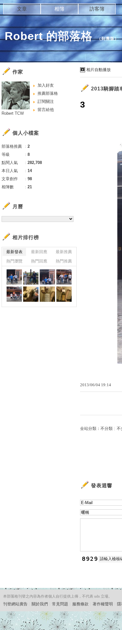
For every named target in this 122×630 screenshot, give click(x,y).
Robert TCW (13, 113)
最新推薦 (64, 251)
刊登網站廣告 (15, 604)
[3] (47, 277)
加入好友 (46, 85)
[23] (64, 294)
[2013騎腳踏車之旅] (14, 277)
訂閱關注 (46, 101)
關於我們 (40, 604)
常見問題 (60, 604)
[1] (14, 294)
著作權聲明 (103, 604)
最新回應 (39, 251)
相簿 (59, 9)
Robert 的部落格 (49, 36)
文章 (22, 9)
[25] (30, 294)
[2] (64, 277)
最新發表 (14, 251)
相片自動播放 (98, 69)
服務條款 (80, 604)
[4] (30, 277)
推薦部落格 (48, 93)
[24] (47, 294)
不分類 (106, 428)
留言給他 (46, 109)
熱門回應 (39, 261)
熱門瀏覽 (14, 261)
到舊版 (107, 38)
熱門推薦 (64, 261)
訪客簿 (96, 9)
